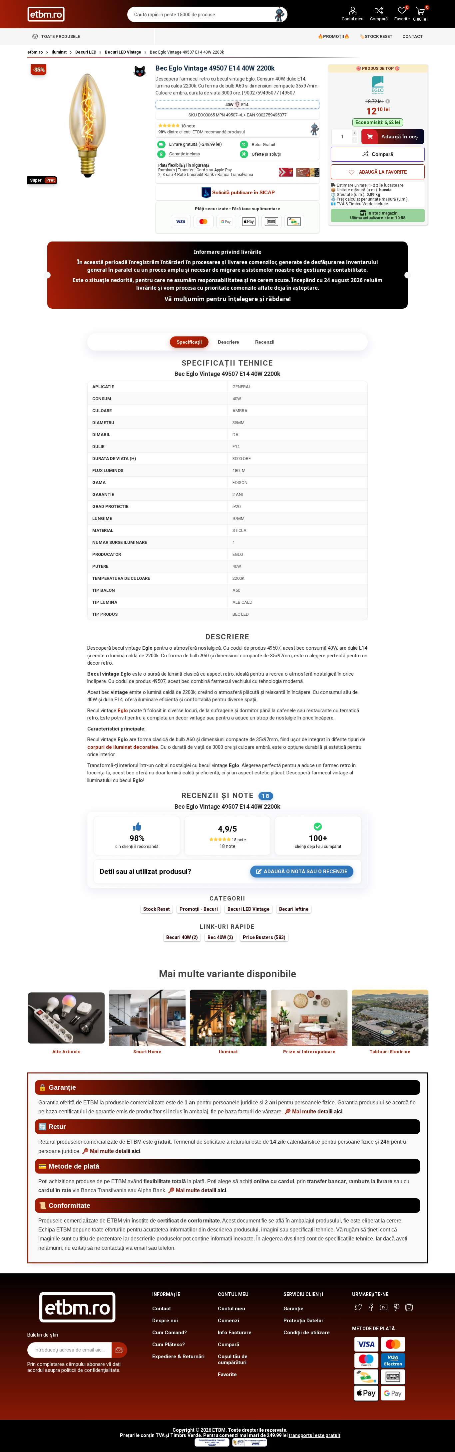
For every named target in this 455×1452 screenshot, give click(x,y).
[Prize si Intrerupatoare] (309, 1018)
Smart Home (147, 1051)
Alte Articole (66, 1051)
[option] (66, 1025)
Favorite (227, 1374)
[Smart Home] (147, 1018)
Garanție (293, 1309)
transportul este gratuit (314, 1435)
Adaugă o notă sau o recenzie (305, 872)
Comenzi (228, 1321)
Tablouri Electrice (390, 1051)
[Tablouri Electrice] (390, 1018)
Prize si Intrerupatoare (309, 1051)
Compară (379, 18)
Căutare (279, 14)
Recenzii (264, 342)
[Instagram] (409, 1307)
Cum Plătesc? (168, 1345)
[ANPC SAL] (248, 1445)
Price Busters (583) (264, 937)
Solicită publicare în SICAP (243, 192)
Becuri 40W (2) (182, 937)
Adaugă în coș (399, 136)
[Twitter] (358, 1307)
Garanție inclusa (184, 153)
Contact (161, 1309)
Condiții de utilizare (306, 1333)
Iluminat (228, 1051)
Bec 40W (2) (220, 937)
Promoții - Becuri (199, 909)
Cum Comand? (169, 1333)
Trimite (119, 1350)
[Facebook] (371, 1307)
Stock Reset (156, 909)
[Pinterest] (396, 1307)
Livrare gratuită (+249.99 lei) (195, 144)
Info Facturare (234, 1333)
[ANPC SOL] (211, 1445)
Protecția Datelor (303, 1321)
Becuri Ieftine (293, 909)
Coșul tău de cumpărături (232, 1360)
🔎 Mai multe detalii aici (313, 1111)
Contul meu (352, 18)
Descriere (228, 342)
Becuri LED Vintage (248, 909)
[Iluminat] (228, 1018)
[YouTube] (383, 1307)
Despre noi (165, 1321)
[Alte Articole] (66, 1018)
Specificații (189, 342)
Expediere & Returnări (178, 1357)
